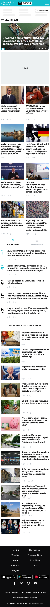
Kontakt (33, 597)
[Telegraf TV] (35, 583)
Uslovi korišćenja (39, 592)
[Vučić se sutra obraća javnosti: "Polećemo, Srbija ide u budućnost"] (12, 171)
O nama (7, 592)
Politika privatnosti (21, 597)
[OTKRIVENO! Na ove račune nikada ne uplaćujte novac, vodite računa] (37, 95)
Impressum (26, 592)
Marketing (16, 592)
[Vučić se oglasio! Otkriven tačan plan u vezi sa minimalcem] (12, 95)
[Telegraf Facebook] (14, 583)
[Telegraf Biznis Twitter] (21, 583)
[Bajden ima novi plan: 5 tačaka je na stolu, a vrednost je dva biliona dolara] (10, 526)
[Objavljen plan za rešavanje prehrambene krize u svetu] (10, 407)
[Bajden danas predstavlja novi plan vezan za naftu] (10, 373)
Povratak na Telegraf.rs (8, 3)
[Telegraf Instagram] (28, 583)
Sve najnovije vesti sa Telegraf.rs (25, 325)
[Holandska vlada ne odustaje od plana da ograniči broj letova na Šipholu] (12, 209)
